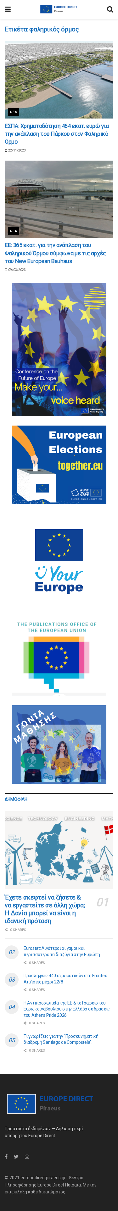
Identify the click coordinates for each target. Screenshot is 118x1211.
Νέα (13, 112)
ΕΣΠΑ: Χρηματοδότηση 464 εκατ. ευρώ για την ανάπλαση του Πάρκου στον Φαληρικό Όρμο (57, 134)
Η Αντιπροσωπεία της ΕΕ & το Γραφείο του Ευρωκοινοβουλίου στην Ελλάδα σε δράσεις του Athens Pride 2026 (67, 1009)
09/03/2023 (17, 270)
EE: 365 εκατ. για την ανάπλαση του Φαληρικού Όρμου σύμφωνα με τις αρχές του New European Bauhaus (55, 253)
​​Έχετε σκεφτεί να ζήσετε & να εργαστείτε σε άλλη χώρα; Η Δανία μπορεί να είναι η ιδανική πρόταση (45, 909)
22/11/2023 (17, 150)
